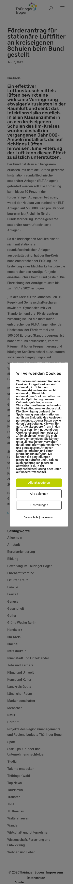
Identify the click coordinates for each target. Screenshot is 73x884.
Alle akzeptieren (39, 482)
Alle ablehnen (39, 494)
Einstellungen (39, 505)
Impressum (47, 517)
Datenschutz (31, 517)
